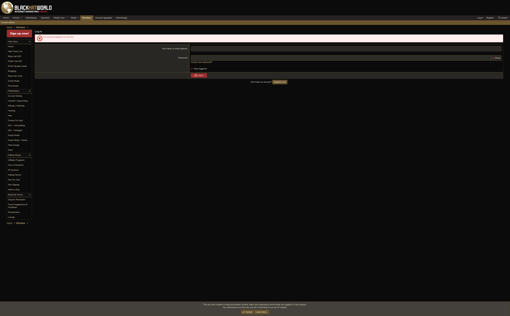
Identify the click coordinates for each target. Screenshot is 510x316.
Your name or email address (174, 48)
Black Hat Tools (15, 76)
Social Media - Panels (17, 140)
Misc (10, 115)
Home (6, 17)
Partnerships (121, 17)
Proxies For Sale (15, 120)
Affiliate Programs (16, 160)
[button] (22, 17)
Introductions (14, 212)
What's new (59, 17)
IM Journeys (13, 170)
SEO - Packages (15, 130)
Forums (16, 17)
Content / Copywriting (18, 101)
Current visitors (8, 22)
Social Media (13, 81)
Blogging (12, 71)
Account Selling (15, 96)
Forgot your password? (201, 62)
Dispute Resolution (16, 199)
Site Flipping (13, 184)
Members (86, 17)
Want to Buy (14, 189)
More (10, 150)
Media (73, 17)
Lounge (11, 217)
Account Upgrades (103, 17)
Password (182, 57)
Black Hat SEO (14, 56)
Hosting (11, 110)
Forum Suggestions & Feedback (17, 206)
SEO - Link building (16, 125)
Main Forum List (15, 51)
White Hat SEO (15, 61)
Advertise (45, 17)
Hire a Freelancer (16, 165)
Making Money (14, 175)
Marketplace (31, 17)
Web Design (13, 145)
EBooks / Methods (16, 105)
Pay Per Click (14, 179)
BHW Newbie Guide (17, 66)
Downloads (13, 86)
